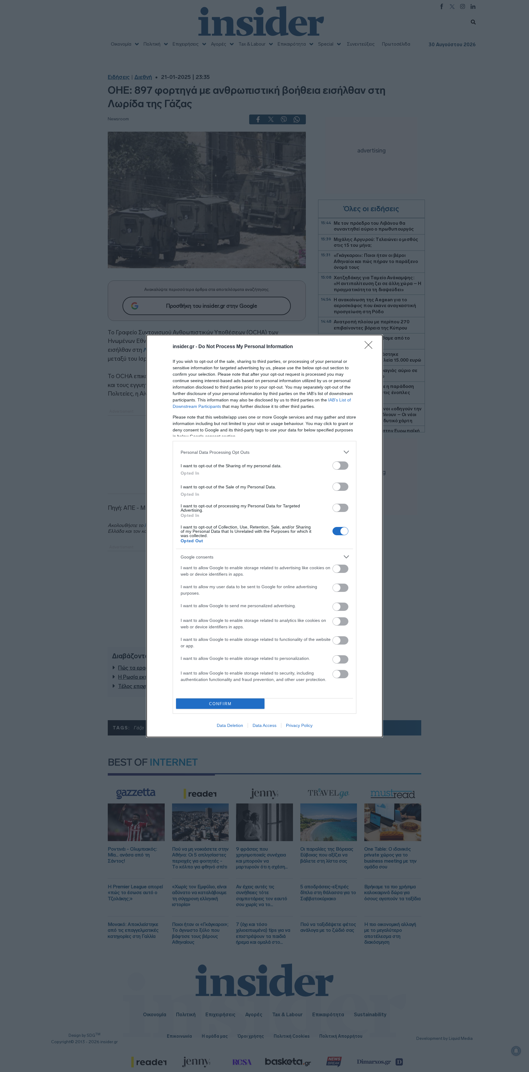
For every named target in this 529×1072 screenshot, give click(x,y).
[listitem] (264, 452)
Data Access (264, 725)
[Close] (370, 347)
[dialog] (264, 536)
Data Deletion (230, 725)
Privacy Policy (299, 725)
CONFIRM (220, 704)
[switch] (340, 465)
